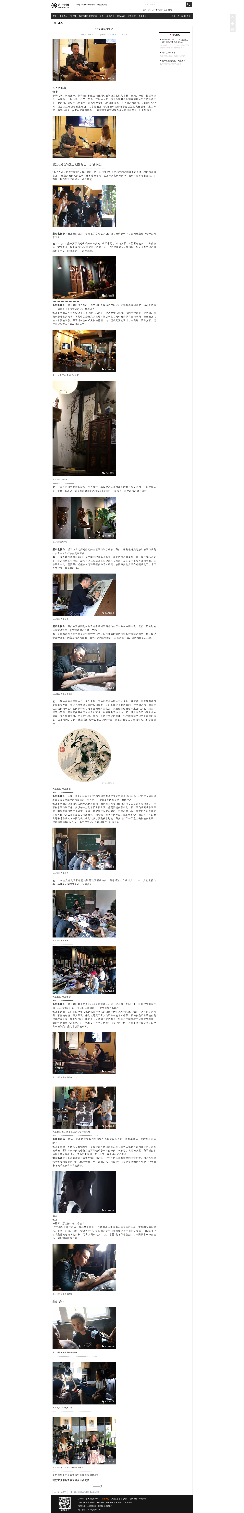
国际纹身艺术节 (169, 53)
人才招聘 (91, 1502)
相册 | (174, 16)
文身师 (73, 16)
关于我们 (81, 1499)
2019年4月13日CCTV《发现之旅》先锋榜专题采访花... (175, 41)
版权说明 (109, 1502)
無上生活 (143, 16)
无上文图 (110, 35)
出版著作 (121, 16)
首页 (55, 16)
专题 (189, 16)
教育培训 (124, 1499)
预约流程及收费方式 (88, 16)
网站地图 (100, 1502)
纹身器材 (132, 16)
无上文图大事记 (94, 1499)
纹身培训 (110, 16)
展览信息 (114, 1499)
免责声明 (119, 1502)
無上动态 (128, 1502)
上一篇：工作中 (60, 1492)
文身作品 (63, 16)
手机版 (164, 10)
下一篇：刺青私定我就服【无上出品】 (85, 1492)
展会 (102, 16)
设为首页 (133, 1499)
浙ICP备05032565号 (105, 1506)
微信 (170, 10)
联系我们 (105, 1499)
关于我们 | (181, 16)
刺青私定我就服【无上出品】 (175, 61)
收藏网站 (142, 1499)
